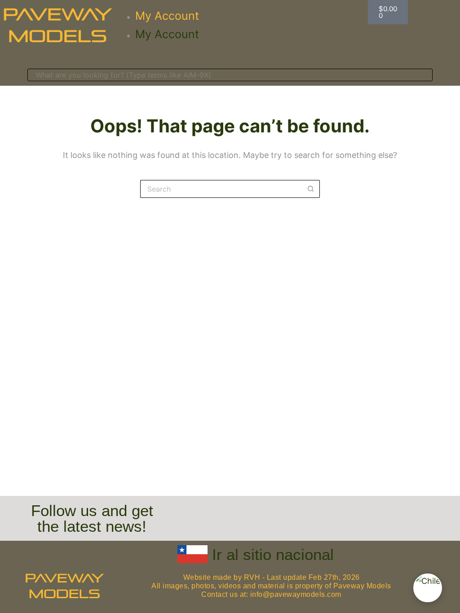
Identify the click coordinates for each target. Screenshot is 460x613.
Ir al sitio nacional (273, 554)
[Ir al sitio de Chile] (427, 588)
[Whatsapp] (350, 514)
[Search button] (311, 189)
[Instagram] (299, 514)
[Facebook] (248, 514)
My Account (167, 15)
